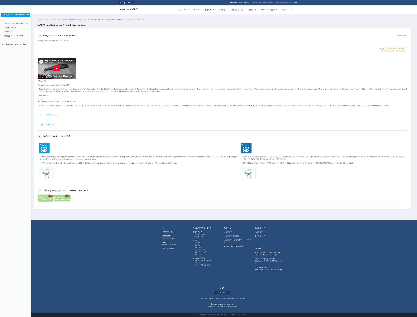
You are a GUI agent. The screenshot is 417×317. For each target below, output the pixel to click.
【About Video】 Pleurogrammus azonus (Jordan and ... (17, 23)
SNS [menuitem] (292, 10)
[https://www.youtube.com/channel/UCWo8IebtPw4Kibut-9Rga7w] (128, 2)
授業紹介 (197, 245)
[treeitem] (15, 23)
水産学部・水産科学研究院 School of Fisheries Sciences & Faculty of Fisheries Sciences (73, 19)
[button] (240, 3)
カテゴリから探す (200, 252)
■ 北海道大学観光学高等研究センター (236, 246)
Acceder (295, 3)
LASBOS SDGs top (168, 238)
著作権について (260, 236)
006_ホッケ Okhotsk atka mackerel (16, 15)
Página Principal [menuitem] (184, 10)
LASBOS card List (11, 27)
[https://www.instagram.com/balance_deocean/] (133, 2)
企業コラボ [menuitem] (252, 10)
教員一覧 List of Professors (115, 19)
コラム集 (197, 263)
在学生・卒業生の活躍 (202, 265)
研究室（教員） (199, 236)
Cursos (39, 19)
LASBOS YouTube (168, 232)
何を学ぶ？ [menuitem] (223, 10)
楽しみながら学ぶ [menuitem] (238, 10)
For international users (169, 244)
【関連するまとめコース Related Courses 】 (16, 44)
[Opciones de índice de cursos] (28, 9)
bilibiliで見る (9, 32)
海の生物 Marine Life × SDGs (14, 36)
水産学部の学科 (199, 234)
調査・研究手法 (199, 249)
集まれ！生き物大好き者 (202, 260)
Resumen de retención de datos (222, 304)
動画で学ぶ (198, 254)
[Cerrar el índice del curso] (4, 9)
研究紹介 (197, 243)
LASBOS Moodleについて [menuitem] (268, 10)
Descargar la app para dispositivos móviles (222, 306)
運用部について (260, 228)
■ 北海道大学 (228, 232)
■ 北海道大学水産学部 (231, 236)
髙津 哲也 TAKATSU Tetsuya (136, 19)
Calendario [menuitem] (198, 10)
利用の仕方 (258, 232)
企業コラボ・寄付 (168, 248)
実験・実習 (198, 247)
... (5, 40)
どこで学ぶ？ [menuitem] (209, 10)
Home (164, 228)
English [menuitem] (285, 10)
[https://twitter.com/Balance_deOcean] (120, 2)
